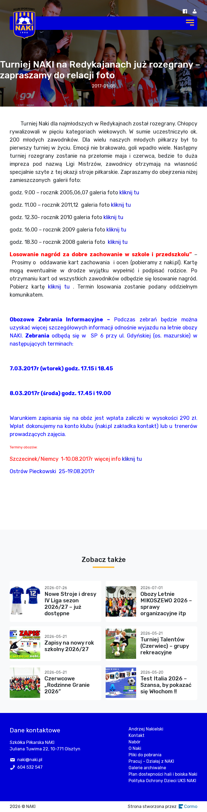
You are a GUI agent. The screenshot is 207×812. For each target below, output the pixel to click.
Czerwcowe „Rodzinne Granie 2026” (67, 685)
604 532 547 (30, 767)
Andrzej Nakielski (146, 729)
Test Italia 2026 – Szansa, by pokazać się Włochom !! (165, 685)
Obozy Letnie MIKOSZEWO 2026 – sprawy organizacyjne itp (166, 604)
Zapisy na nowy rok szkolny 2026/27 (69, 645)
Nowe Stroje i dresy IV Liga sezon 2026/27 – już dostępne (70, 604)
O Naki (135, 748)
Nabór (134, 741)
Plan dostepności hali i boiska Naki (163, 774)
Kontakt (136, 735)
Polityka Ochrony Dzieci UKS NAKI (162, 780)
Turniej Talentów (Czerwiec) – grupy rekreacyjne (164, 646)
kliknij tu (129, 192)
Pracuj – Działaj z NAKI (151, 761)
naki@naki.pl (29, 759)
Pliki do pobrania (145, 754)
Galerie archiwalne (147, 767)
